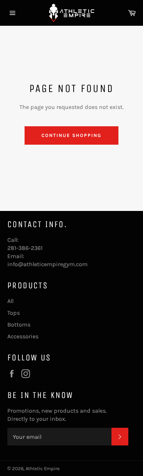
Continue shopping (71, 135)
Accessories (22, 336)
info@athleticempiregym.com (47, 264)
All (10, 300)
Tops (13, 312)
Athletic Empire (43, 468)
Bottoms (18, 324)
